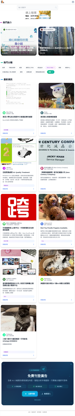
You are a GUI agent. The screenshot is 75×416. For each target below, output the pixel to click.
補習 (20, 67)
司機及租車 (12, 67)
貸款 (60, 67)
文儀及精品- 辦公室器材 (9, 72)
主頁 (29, 412)
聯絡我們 (33, 412)
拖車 (3, 67)
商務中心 (67, 67)
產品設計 (40, 67)
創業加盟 (29, 72)
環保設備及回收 (40, 72)
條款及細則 (37, 400)
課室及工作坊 (30, 67)
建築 (21, 72)
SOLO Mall (51, 67)
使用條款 (39, 412)
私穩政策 (44, 412)
